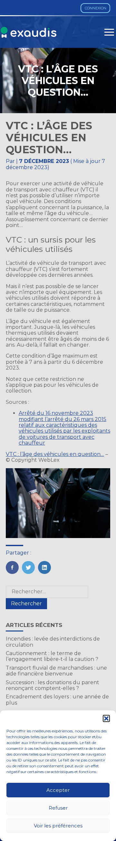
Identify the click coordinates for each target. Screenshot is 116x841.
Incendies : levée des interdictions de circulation (53, 642)
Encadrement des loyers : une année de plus (57, 700)
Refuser (58, 808)
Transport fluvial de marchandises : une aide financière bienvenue (56, 671)
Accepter (58, 790)
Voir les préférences (58, 826)
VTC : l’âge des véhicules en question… (55, 454)
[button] (106, 718)
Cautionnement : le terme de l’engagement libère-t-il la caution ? (52, 656)
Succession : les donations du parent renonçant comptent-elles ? (52, 685)
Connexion (95, 8)
